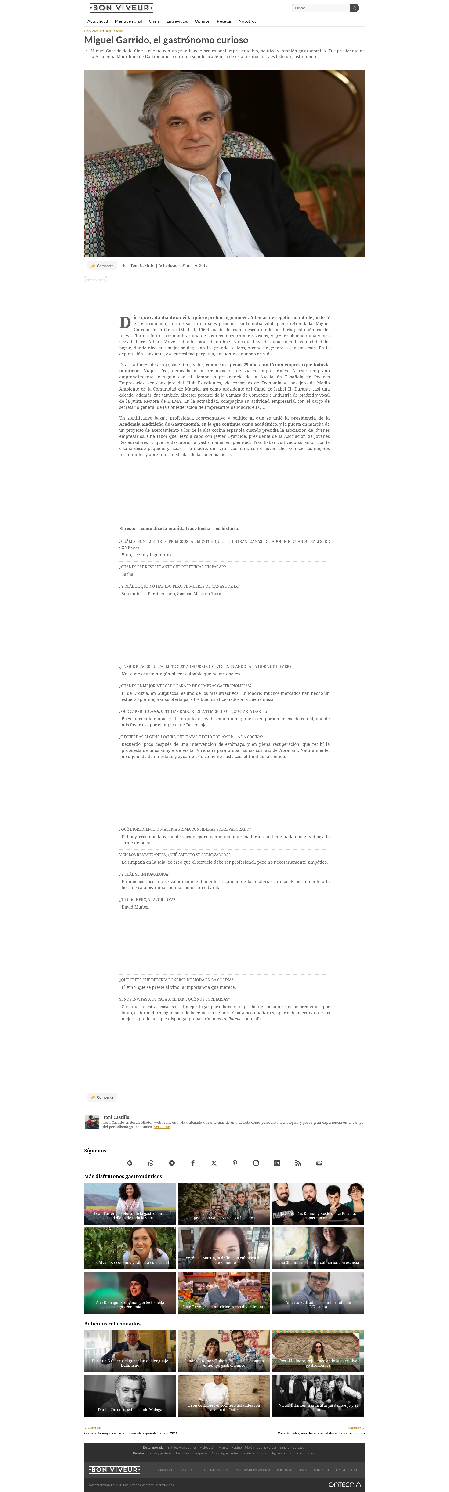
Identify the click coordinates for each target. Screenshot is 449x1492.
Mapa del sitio (346, 1470)
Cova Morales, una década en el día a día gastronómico (321, 1433)
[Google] (130, 1163)
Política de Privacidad (253, 1470)
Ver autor (162, 1127)
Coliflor (263, 1453)
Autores (186, 1470)
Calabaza (247, 1453)
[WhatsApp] (151, 1163)
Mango (223, 1447)
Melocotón (207, 1447)
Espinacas (295, 1453)
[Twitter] (214, 1163)
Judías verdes (267, 1447)
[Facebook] (193, 1163)
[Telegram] (172, 1163)
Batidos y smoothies (181, 1447)
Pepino (237, 1447)
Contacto (321, 1470)
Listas (310, 1453)
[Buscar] (354, 8)
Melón (249, 1447)
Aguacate (278, 1453)
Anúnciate (165, 1470)
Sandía (284, 1447)
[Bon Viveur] (121, 8)
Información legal (214, 1470)
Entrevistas (95, 280)
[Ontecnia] (345, 1485)
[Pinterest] (235, 1163)
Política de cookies (292, 1470)
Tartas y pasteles (160, 1453)
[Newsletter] (319, 1163)
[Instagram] (256, 1163)
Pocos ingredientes (224, 1453)
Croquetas (200, 1453)
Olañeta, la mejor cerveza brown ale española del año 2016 (131, 1433)
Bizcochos (182, 1453)
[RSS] (298, 1163)
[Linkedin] (277, 1163)
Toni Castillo (116, 1117)
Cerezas (298, 1447)
